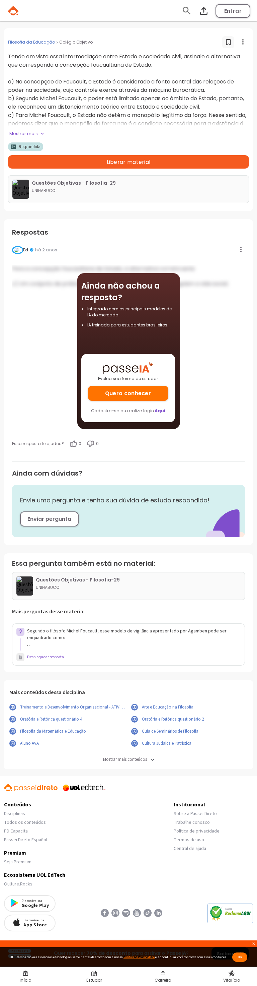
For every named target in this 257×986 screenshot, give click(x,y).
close (253, 944)
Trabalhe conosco (192, 822)
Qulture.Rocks (18, 884)
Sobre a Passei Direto (195, 813)
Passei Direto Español (25, 840)
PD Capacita (16, 831)
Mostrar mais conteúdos (125, 759)
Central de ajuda (190, 848)
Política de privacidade (197, 831)
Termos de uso (189, 840)
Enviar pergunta (49, 519)
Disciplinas (14, 813)
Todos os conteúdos (25, 822)
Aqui (160, 411)
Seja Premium (17, 862)
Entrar (233, 11)
